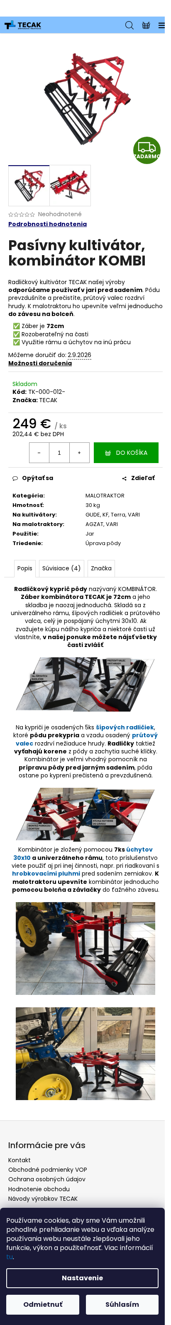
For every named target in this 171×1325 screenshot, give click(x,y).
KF (105, 515)
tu (9, 1257)
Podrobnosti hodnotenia (47, 224)
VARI (134, 515)
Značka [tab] (101, 568)
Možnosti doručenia (40, 363)
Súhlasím (122, 1304)
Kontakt (19, 1160)
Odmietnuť (42, 1304)
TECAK (48, 400)
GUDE (93, 515)
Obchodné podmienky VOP (47, 1170)
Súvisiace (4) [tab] (61, 568)
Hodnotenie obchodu (39, 1189)
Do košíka (131, 453)
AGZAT (94, 524)
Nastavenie (82, 1278)
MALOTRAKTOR (105, 496)
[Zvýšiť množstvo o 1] (79, 453)
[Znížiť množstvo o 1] (39, 453)
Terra (118, 515)
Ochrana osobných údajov (47, 1179)
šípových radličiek (125, 727)
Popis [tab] (24, 568)
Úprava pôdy (103, 543)
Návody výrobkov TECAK (43, 1199)
